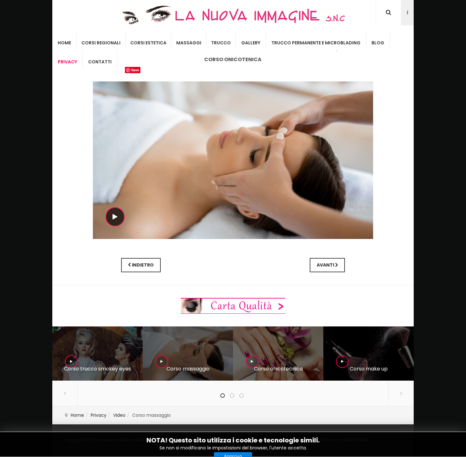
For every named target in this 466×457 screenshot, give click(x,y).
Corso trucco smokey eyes (97, 368)
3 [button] (241, 395)
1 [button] (222, 395)
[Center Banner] (233, 305)
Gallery (250, 43)
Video (119, 415)
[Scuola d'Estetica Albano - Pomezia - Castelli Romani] (233, 15)
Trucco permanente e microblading (315, 43)
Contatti (100, 62)
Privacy (67, 62)
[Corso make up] (368, 353)
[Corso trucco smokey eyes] (97, 353)
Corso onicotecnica (278, 368)
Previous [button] (65, 393)
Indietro (142, 265)
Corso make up (369, 368)
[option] (97, 353)
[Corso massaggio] (187, 353)
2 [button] (232, 395)
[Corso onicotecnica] (278, 353)
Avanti (326, 265)
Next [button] (401, 393)
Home (64, 43)
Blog (378, 43)
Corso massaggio (188, 368)
